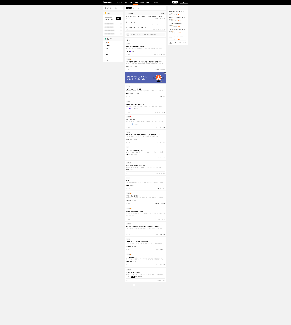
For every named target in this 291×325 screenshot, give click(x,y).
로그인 (170, 2)
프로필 (130, 2)
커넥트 (125, 2)
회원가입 (175, 2)
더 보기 (184, 8)
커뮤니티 (136, 2)
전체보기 (163, 13)
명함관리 (156, 2)
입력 (118, 18)
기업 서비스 (183, 2)
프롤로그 (142, 2)
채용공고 (119, 2)
